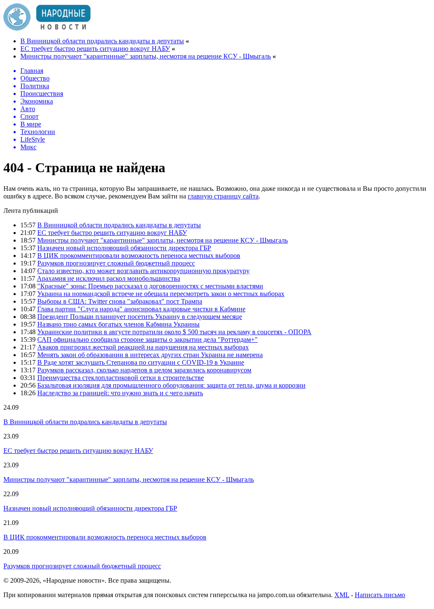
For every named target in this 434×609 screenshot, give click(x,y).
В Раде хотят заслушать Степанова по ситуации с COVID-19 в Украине (140, 362)
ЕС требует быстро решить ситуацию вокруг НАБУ (95, 48)
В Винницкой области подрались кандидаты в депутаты (102, 41)
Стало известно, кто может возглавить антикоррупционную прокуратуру (143, 270)
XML (341, 594)
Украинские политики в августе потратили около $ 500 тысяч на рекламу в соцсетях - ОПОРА (174, 331)
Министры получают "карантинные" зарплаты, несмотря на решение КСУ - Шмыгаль (145, 56)
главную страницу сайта (223, 196)
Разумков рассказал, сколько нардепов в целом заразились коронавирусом (144, 370)
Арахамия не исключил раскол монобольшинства (108, 278)
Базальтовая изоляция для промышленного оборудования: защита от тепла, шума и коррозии (171, 385)
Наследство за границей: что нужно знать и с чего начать (120, 393)
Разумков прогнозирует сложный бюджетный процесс (116, 263)
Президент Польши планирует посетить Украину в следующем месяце (139, 316)
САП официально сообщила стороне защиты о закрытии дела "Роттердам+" (147, 339)
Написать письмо (380, 594)
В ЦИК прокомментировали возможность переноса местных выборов (138, 255)
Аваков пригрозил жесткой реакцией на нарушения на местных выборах (143, 347)
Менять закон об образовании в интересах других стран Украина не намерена (150, 354)
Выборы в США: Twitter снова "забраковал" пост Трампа (119, 301)
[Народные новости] (47, 28)
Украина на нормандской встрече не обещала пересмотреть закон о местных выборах (160, 293)
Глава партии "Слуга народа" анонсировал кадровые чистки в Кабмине (141, 309)
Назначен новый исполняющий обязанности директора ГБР (124, 247)
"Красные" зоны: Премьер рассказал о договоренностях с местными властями (150, 286)
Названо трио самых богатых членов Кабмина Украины (118, 324)
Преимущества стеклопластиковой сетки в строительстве (120, 377)
